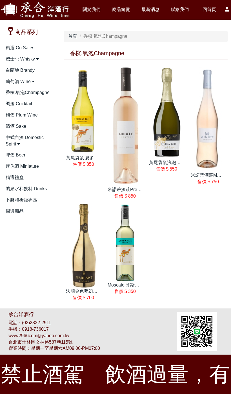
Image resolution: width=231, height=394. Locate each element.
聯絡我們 (180, 9)
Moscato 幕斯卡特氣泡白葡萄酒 (139, 285)
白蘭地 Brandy (20, 70)
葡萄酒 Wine (19, 81)
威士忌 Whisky (21, 59)
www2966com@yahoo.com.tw (38, 335)
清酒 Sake (16, 126)
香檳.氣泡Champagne (28, 92)
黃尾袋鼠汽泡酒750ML (171, 162)
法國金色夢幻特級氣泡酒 (90, 291)
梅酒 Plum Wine (22, 115)
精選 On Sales (20, 47)
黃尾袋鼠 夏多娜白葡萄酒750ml (97, 157)
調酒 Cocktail (19, 103)
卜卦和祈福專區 (21, 200)
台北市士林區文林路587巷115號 (40, 342)
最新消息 (150, 9)
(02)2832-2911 (36, 322)
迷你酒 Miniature (22, 166)
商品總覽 (121, 9)
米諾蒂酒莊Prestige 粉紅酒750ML (141, 189)
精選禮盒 (15, 177)
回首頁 (209, 9)
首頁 (72, 36)
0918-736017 (35, 329)
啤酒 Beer (15, 155)
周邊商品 (15, 211)
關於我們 (92, 9)
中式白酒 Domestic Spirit (25, 140)
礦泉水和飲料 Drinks (26, 188)
